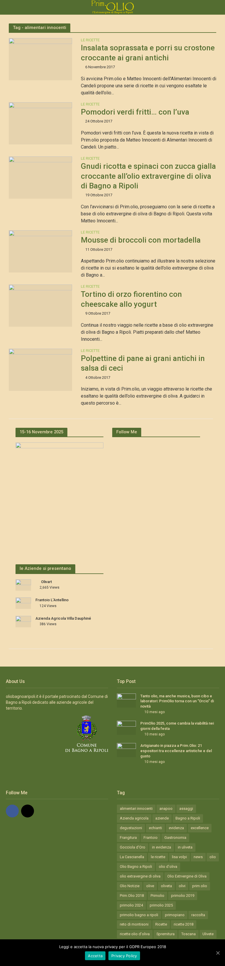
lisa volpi (179, 857)
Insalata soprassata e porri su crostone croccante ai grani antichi (148, 52)
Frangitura (128, 837)
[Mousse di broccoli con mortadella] (40, 251)
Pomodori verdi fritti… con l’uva (135, 112)
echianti (155, 828)
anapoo (166, 808)
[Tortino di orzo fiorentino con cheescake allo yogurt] (40, 305)
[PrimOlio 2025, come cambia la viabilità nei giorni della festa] (126, 727)
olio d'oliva (168, 866)
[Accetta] (218, 953)
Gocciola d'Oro (132, 847)
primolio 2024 (131, 905)
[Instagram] (27, 811)
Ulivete (208, 934)
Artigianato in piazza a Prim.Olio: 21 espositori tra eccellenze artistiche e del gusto (176, 750)
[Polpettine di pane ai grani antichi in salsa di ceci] (40, 369)
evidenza (176, 828)
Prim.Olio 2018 (132, 895)
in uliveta (185, 847)
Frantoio (151, 837)
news (198, 857)
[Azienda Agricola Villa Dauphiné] (23, 621)
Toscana (188, 934)
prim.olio (199, 886)
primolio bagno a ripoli (139, 915)
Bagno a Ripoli (187, 818)
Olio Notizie (129, 886)
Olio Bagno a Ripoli (136, 866)
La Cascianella (132, 857)
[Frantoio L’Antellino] (23, 602)
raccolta (198, 915)
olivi (182, 886)
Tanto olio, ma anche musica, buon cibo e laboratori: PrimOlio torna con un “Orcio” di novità (177, 701)
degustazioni (131, 828)
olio (212, 857)
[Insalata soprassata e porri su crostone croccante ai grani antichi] (40, 59)
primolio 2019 (182, 895)
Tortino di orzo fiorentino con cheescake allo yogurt (131, 299)
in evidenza (161, 847)
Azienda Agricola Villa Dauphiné (63, 618)
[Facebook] (12, 811)
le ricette (158, 857)
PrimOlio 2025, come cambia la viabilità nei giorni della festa (177, 726)
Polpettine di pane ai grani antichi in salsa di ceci (143, 363)
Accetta (95, 955)
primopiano (175, 915)
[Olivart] (23, 584)
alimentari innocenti (136, 808)
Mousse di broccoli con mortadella (141, 240)
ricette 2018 (183, 924)
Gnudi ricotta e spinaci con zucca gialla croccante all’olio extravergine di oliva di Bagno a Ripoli (148, 176)
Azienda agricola (134, 818)
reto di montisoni (134, 924)
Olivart (46, 582)
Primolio (157, 895)
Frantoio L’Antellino (52, 600)
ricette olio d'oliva (135, 934)
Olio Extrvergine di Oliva (187, 876)
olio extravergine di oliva (140, 876)
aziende (162, 818)
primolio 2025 (161, 905)
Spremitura (165, 934)
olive (150, 886)
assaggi (186, 808)
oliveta (166, 886)
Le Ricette (90, 40)
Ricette (161, 924)
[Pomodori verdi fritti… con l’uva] (40, 123)
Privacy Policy (124, 955)
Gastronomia (175, 837)
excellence (200, 828)
